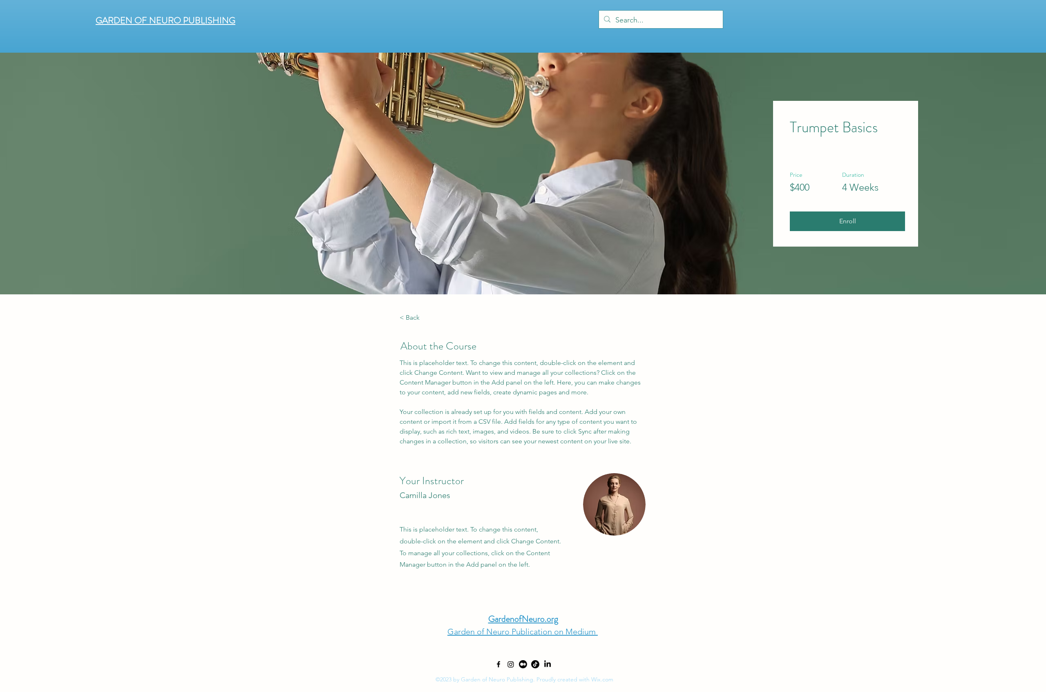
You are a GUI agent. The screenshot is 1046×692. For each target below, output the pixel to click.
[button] (847, 221)
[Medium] (523, 664)
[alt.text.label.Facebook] (498, 664)
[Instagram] (511, 664)
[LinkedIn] (547, 664)
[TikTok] (535, 664)
